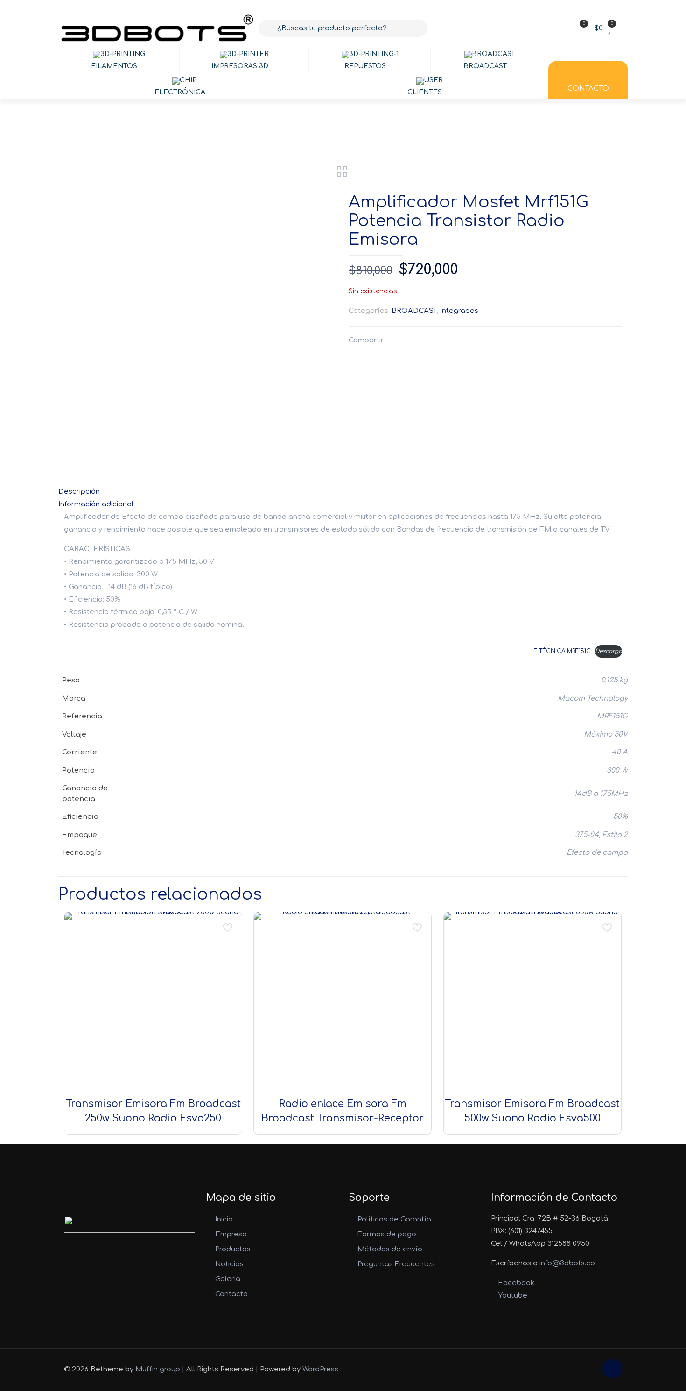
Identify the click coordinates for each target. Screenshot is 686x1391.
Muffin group (157, 1369)
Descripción (79, 492)
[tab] (343, 491)
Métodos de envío (389, 1249)
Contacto (231, 1294)
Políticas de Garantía (394, 1219)
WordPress (320, 1369)
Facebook (515, 1283)
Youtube (512, 1295)
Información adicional (95, 504)
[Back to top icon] (612, 1368)
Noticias (229, 1264)
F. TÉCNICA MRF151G (562, 651)
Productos (233, 1249)
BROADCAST (414, 311)
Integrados (459, 311)
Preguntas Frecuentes (396, 1264)
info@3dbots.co (567, 1263)
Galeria (227, 1279)
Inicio (224, 1219)
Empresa (231, 1234)
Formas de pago (386, 1234)
